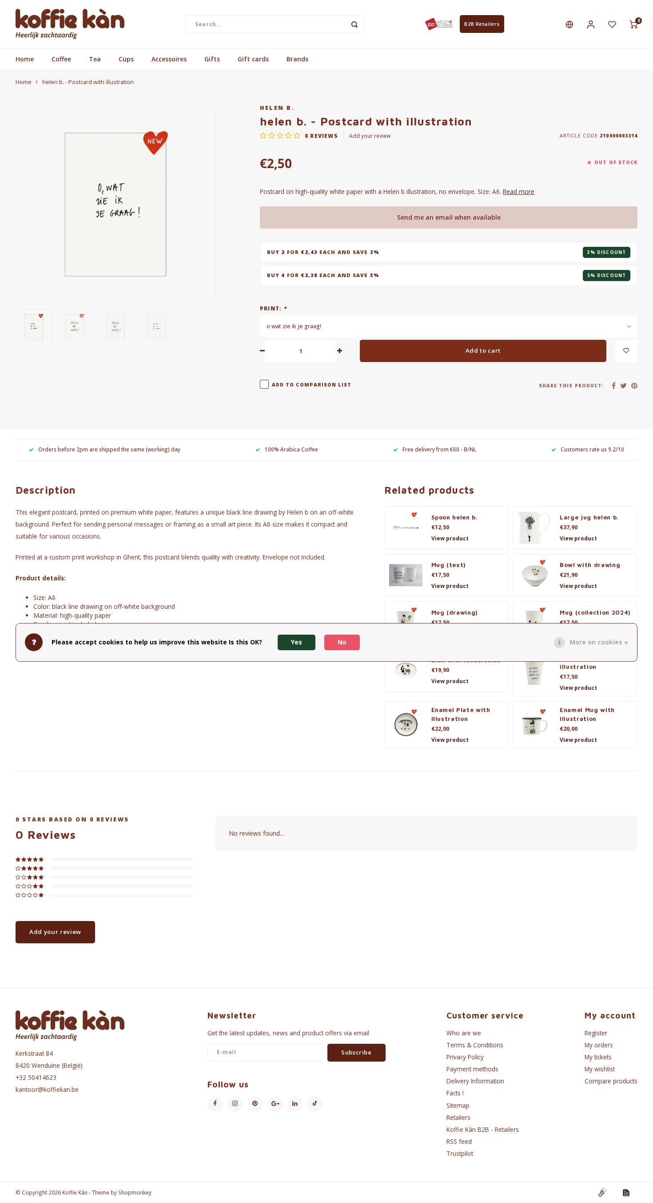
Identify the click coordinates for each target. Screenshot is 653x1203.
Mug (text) (448, 564)
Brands (297, 59)
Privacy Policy (465, 1057)
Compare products (611, 1081)
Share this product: (571, 385)
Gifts (212, 59)
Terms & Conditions (474, 1045)
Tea (95, 59)
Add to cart (483, 350)
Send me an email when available (449, 217)
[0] (633, 24)
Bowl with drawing (590, 564)
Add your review (369, 135)
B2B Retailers (481, 23)
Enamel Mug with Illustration (587, 714)
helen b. (277, 108)
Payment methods (472, 1069)
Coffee (61, 59)
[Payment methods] (602, 1192)
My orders (599, 1045)
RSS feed (459, 1141)
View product (450, 538)
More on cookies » (598, 642)
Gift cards (253, 59)
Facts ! (455, 1093)
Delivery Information (475, 1081)
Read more (518, 191)
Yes (296, 642)
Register (596, 1033)
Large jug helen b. (589, 517)
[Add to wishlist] (626, 351)
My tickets (598, 1057)
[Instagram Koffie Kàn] (235, 1104)
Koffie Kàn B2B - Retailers (482, 1129)
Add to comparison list (312, 385)
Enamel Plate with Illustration (460, 714)
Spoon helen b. (454, 517)
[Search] (354, 24)
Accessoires (169, 59)
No (342, 642)
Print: (273, 308)
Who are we (463, 1033)
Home (25, 59)
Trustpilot (459, 1153)
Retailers (458, 1117)
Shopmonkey (134, 1192)
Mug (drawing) (454, 612)
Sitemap (458, 1105)
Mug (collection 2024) (595, 612)
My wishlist (600, 1069)
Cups (126, 59)
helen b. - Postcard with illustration (88, 82)
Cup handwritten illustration (587, 662)
